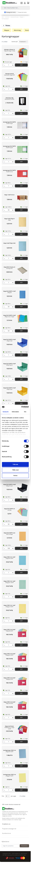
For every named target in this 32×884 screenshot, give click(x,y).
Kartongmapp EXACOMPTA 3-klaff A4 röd (9, 171)
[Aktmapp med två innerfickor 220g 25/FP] (22, 77)
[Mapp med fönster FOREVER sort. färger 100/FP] (22, 729)
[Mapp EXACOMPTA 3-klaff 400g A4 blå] (22, 342)
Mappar (21, 17)
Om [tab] (25, 411)
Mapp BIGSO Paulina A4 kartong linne (9, 267)
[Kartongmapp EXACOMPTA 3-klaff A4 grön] (22, 149)
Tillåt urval (15, 470)
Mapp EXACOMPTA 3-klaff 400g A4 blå (9, 340)
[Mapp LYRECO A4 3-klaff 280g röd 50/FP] (22, 705)
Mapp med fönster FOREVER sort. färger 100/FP (9, 727)
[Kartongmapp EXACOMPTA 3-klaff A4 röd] (22, 173)
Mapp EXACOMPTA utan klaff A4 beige (9, 533)
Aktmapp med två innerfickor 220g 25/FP (9, 74)
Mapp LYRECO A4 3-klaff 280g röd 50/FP (9, 702)
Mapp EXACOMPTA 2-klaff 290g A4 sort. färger (9, 316)
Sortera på (15, 41)
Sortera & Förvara (14, 17)
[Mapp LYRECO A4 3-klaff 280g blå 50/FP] (22, 632)
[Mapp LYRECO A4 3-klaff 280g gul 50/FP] (22, 681)
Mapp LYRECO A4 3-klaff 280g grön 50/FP (9, 654)
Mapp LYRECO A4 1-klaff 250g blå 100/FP (9, 557)
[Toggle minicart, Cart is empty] (28, 3)
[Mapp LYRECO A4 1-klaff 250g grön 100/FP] (22, 584)
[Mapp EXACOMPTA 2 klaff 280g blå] (22, 294)
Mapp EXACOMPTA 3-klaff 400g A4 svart (9, 485)
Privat (22, 12)
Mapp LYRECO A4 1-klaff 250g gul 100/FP (9, 606)
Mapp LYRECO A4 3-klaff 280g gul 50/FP (9, 678)
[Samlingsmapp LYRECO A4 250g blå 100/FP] (22, 753)
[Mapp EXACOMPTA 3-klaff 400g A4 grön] (22, 367)
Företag (11, 12)
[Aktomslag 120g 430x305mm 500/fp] (22, 101)
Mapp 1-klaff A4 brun (9, 194)
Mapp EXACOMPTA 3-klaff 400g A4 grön (9, 364)
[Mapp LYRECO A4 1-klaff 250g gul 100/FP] (22, 608)
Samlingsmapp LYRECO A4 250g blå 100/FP (9, 751)
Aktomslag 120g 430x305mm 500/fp (9, 98)
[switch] (26, 446)
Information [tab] (15, 411)
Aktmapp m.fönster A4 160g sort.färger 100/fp (9, 50)
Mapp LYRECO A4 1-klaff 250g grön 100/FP (9, 581)
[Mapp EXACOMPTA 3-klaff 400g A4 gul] (22, 391)
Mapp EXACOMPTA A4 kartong (9, 509)
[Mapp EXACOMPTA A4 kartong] (22, 512)
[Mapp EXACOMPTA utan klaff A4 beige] (22, 536)
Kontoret (7, 17)
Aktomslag (17, 30)
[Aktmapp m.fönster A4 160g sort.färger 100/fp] (22, 52)
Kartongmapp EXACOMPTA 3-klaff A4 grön (9, 146)
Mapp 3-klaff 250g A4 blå (9, 243)
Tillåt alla (15, 464)
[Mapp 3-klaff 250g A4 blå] (22, 246)
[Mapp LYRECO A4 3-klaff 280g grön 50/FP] (22, 657)
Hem (3, 17)
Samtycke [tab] (6, 411)
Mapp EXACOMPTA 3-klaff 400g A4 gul (9, 388)
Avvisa (15, 475)
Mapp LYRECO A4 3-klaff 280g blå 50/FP (9, 630)
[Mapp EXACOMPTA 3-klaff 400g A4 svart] (22, 487)
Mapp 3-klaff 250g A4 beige (9, 219)
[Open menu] (21, 3)
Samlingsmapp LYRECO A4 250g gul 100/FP (9, 775)
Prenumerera (24, 845)
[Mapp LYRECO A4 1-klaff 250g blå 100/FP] (22, 560)
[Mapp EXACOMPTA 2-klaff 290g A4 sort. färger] (22, 318)
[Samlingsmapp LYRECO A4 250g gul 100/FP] (22, 777)
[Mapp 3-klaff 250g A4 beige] (22, 222)
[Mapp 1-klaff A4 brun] (22, 197)
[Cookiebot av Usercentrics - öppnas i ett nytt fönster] (22, 407)
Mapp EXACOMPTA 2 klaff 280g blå (9, 291)
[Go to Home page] (10, 2)
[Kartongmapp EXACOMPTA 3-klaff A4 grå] (22, 125)
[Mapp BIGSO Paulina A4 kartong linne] (22, 270)
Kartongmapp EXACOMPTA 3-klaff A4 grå (9, 122)
